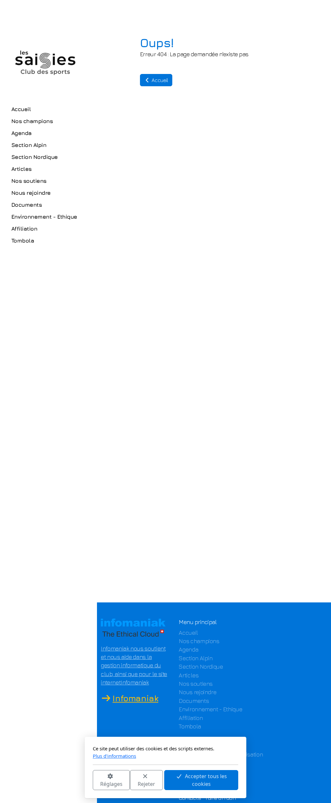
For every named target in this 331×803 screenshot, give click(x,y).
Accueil (159, 80)
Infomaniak (135, 698)
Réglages (111, 783)
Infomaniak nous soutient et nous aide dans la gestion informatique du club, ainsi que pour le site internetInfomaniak (134, 665)
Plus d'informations (114, 756)
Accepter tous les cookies (206, 780)
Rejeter (146, 783)
